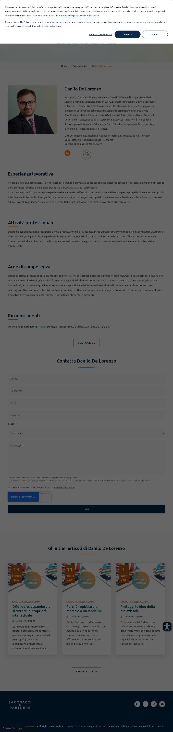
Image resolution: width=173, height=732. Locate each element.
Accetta (127, 34)
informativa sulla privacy (68, 15)
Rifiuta (154, 34)
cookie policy (92, 15)
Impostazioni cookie (100, 34)
